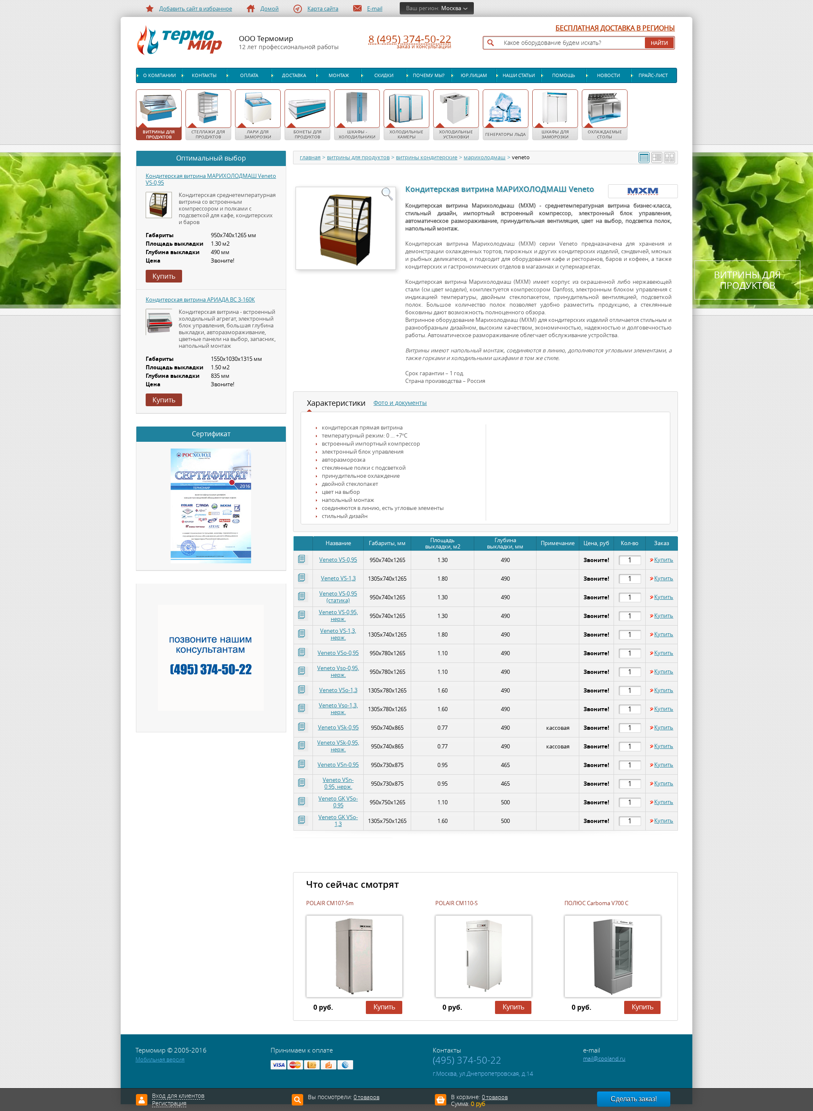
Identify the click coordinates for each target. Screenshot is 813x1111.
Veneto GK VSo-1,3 (338, 821)
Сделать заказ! (634, 1099)
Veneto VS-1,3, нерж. (338, 634)
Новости (608, 75)
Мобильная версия (160, 1059)
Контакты (204, 75)
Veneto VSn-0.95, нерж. (338, 783)
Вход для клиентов (178, 1096)
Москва (451, 8)
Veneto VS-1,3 (338, 578)
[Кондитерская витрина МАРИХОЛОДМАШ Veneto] (345, 228)
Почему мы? (429, 75)
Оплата (249, 75)
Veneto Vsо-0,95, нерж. (338, 672)
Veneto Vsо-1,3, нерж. (338, 709)
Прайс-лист (653, 75)
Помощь (563, 75)
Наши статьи (519, 75)
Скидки (383, 75)
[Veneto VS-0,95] (159, 205)
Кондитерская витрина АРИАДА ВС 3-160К (200, 299)
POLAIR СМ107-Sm (330, 903)
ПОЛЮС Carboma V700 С (596, 903)
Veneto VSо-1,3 (338, 690)
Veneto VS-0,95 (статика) (338, 597)
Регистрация (169, 1103)
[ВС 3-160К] (159, 322)
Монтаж (339, 75)
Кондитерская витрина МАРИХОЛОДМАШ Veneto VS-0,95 (211, 179)
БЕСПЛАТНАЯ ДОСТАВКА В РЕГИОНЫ (615, 28)
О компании (159, 75)
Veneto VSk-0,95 (338, 727)
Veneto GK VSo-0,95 (338, 802)
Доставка (294, 75)
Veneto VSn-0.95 (338, 764)
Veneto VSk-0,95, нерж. (338, 746)
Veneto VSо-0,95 (338, 653)
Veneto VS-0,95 (338, 559)
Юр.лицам (474, 75)
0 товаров (495, 1097)
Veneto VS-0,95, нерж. (338, 616)
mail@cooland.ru (604, 1058)
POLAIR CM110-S (456, 903)
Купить (663, 560)
